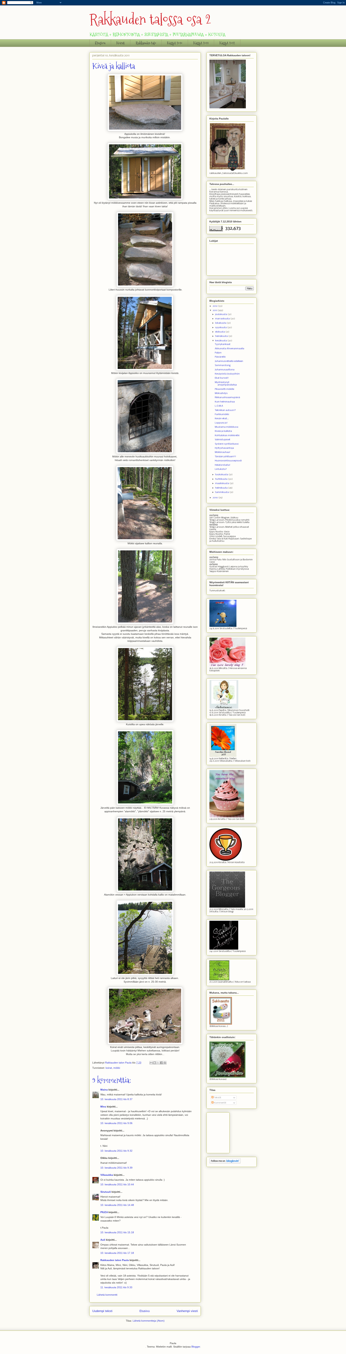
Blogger (195, 1346)
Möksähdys (221, 393)
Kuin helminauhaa (225, 402)
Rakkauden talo (146, 43)
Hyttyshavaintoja (224, 448)
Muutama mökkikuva (226, 427)
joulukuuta (221, 314)
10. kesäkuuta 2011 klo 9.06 (116, 1123)
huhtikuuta (221, 479)
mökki (116, 1067)
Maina (104, 1089)
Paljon (218, 353)
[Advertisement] (227, 1132)
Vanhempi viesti (187, 1311)
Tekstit (217, 1097)
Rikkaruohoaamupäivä (227, 397)
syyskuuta (221, 327)
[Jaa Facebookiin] (161, 1063)
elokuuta (220, 332)
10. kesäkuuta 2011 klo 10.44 (117, 1184)
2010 (215, 498)
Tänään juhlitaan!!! (225, 456)
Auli (102, 1239)
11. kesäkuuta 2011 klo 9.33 (116, 1287)
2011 (215, 310)
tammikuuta (222, 492)
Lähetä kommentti (107, 1294)
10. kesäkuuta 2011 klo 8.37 (116, 1099)
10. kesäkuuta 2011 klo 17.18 (117, 1252)
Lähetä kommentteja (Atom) (149, 1320)
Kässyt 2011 (201, 43)
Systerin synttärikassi (227, 444)
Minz (103, 1106)
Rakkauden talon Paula (114, 1260)
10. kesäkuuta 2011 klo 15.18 (117, 1232)
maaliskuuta (222, 483)
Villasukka (106, 1174)
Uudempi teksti (102, 1311)
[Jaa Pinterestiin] (165, 1063)
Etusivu (100, 43)
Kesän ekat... (222, 418)
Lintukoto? (221, 469)
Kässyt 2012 (227, 43)
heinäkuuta (221, 336)
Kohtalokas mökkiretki (227, 435)
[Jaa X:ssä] (158, 1063)
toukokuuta (222, 474)
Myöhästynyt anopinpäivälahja (226, 383)
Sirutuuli (105, 1191)
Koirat (120, 43)
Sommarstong (222, 365)
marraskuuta (222, 319)
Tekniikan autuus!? (225, 410)
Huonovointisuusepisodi (228, 461)
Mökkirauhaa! (222, 452)
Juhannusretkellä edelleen (229, 361)
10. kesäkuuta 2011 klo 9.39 (116, 1167)
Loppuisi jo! (221, 423)
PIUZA (104, 1212)
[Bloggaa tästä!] (154, 1063)
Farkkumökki (222, 414)
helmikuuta (221, 488)
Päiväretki (220, 357)
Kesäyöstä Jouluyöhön (227, 374)
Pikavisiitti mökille (224, 389)
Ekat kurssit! (222, 378)
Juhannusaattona (224, 370)
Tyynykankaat (222, 344)
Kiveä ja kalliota (223, 431)
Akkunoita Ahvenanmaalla (229, 348)
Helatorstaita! (222, 465)
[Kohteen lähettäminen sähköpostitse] (151, 1063)
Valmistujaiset (222, 439)
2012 (215, 306)
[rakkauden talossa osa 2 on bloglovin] (225, 1163)
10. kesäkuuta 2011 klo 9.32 (116, 1150)
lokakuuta (221, 323)
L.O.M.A (219, 406)
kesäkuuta (221, 341)
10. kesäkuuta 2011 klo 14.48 (117, 1205)
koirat (109, 1067)
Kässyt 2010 (174, 43)
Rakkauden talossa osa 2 (150, 19)
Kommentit (220, 1103)
